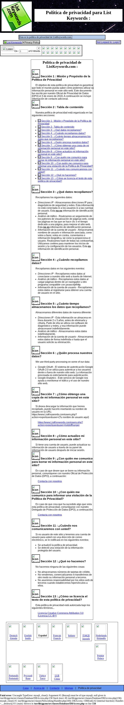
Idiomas (69, 688)
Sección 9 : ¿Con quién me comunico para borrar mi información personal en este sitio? (62, 158)
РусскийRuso (28, 677)
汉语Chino (57, 677)
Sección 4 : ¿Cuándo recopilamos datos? (63, 133)
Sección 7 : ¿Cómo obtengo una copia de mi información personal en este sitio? (63, 147)
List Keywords (14, 42)
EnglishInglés (28, 637)
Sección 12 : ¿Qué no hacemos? (58, 175)
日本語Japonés (86, 637)
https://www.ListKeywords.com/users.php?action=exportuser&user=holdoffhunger (60, 423)
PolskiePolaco (100, 657)
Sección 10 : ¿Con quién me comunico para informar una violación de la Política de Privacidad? (65, 164)
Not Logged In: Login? (108, 42)
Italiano (71, 635)
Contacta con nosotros (50, 481)
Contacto (54, 688)
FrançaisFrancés (57, 637)
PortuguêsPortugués (13, 677)
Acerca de (39, 688)
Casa (26, 688)
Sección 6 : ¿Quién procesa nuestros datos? (65, 142)
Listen (9, 49)
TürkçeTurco (42, 677)
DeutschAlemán (13, 637)
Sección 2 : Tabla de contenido (57, 127)
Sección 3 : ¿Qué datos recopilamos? (61, 130)
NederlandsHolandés (101, 637)
